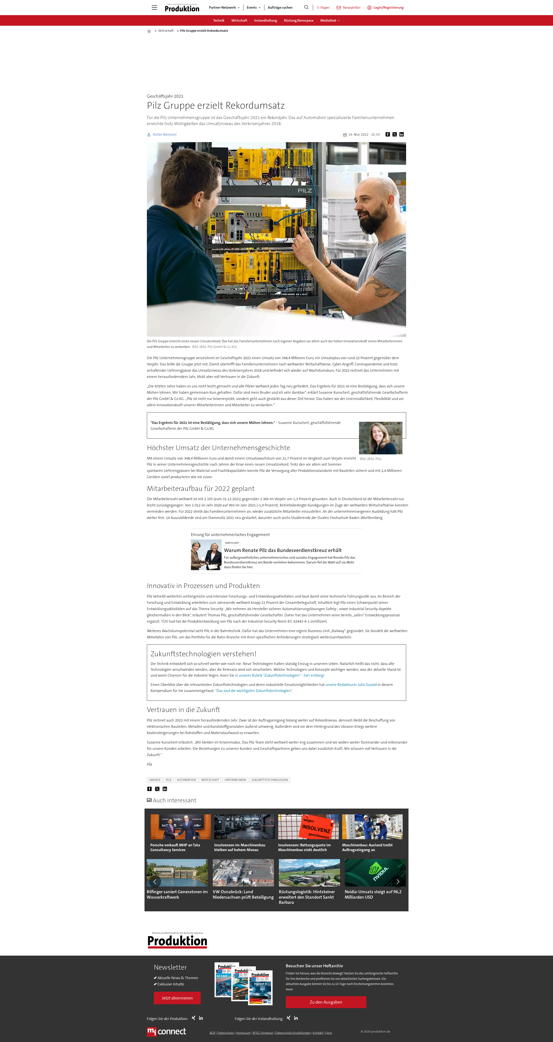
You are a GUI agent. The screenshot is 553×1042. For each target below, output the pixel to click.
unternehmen (235, 780)
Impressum (243, 1033)
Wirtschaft (239, 20)
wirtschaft (210, 780)
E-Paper (323, 7)
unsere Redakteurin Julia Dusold (351, 684)
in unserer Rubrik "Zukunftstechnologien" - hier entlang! (279, 675)
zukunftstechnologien (270, 780)
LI (202, 1018)
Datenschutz (225, 1033)
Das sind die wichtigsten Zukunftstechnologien (254, 690)
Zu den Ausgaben (326, 1002)
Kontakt (318, 1033)
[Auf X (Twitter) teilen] (395, 135)
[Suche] (306, 7)
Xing (194, 1018)
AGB (212, 1033)
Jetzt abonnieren (177, 998)
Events (252, 7)
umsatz (154, 780)
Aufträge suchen (280, 7)
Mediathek (328, 20)
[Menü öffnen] (154, 7)
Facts (328, 1033)
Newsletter (352, 7)
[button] (155, 881)
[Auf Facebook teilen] (388, 135)
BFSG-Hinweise (263, 1033)
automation (186, 780)
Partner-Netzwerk (222, 7)
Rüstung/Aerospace (298, 20)
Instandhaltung (265, 20)
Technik (218, 20)
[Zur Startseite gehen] (182, 7)
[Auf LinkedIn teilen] (402, 135)
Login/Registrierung (389, 7)
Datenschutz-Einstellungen (293, 1033)
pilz (169, 780)
